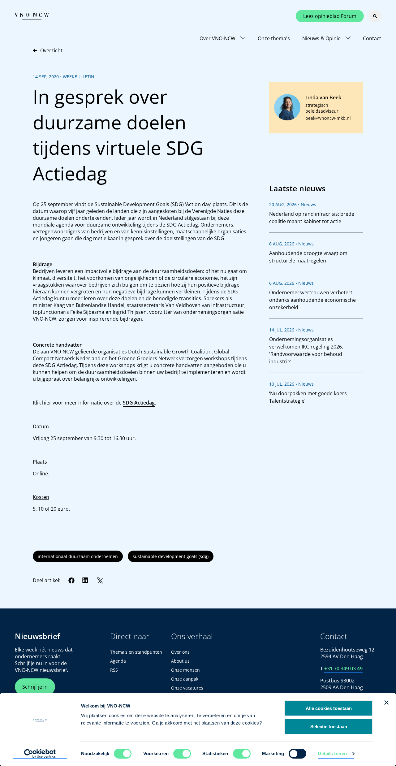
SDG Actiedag (139, 402)
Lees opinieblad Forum (329, 16)
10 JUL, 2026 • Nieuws (291, 384)
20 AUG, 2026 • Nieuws (292, 204)
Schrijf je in (35, 686)
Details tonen (332, 753)
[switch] (182, 754)
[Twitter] (100, 580)
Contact (372, 38)
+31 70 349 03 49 (343, 668)
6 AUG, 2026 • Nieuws (291, 244)
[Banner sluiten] (386, 702)
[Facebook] (71, 580)
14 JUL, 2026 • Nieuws (291, 330)
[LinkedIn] (85, 580)
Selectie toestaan (328, 726)
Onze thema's (274, 38)
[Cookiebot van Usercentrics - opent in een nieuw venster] (40, 754)
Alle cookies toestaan (329, 708)
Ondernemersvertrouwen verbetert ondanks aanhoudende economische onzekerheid (312, 300)
